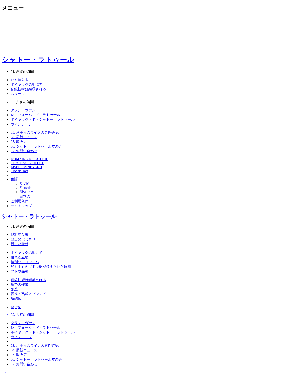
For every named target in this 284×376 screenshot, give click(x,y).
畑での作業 (19, 284)
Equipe (16, 307)
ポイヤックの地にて (27, 84)
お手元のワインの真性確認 (35, 132)
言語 (14, 179)
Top (4, 372)
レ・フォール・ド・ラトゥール (35, 115)
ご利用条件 (19, 201)
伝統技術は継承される (28, 89)
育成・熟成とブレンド (28, 294)
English (25, 183)
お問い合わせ (24, 151)
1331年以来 (19, 80)
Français (25, 187)
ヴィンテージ (21, 124)
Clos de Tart (19, 171)
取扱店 (19, 142)
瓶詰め (16, 298)
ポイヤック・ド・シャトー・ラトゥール (43, 119)
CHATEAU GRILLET (27, 163)
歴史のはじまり (23, 239)
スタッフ (18, 94)
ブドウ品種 (19, 271)
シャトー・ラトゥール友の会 (36, 146)
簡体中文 (27, 192)
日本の (25, 196)
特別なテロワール (25, 262)
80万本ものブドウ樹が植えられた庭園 (41, 266)
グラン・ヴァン (23, 110)
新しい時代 (19, 244)
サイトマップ (21, 206)
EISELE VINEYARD (26, 167)
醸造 (14, 289)
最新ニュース (24, 137)
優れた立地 (19, 257)
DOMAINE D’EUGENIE (29, 159)
